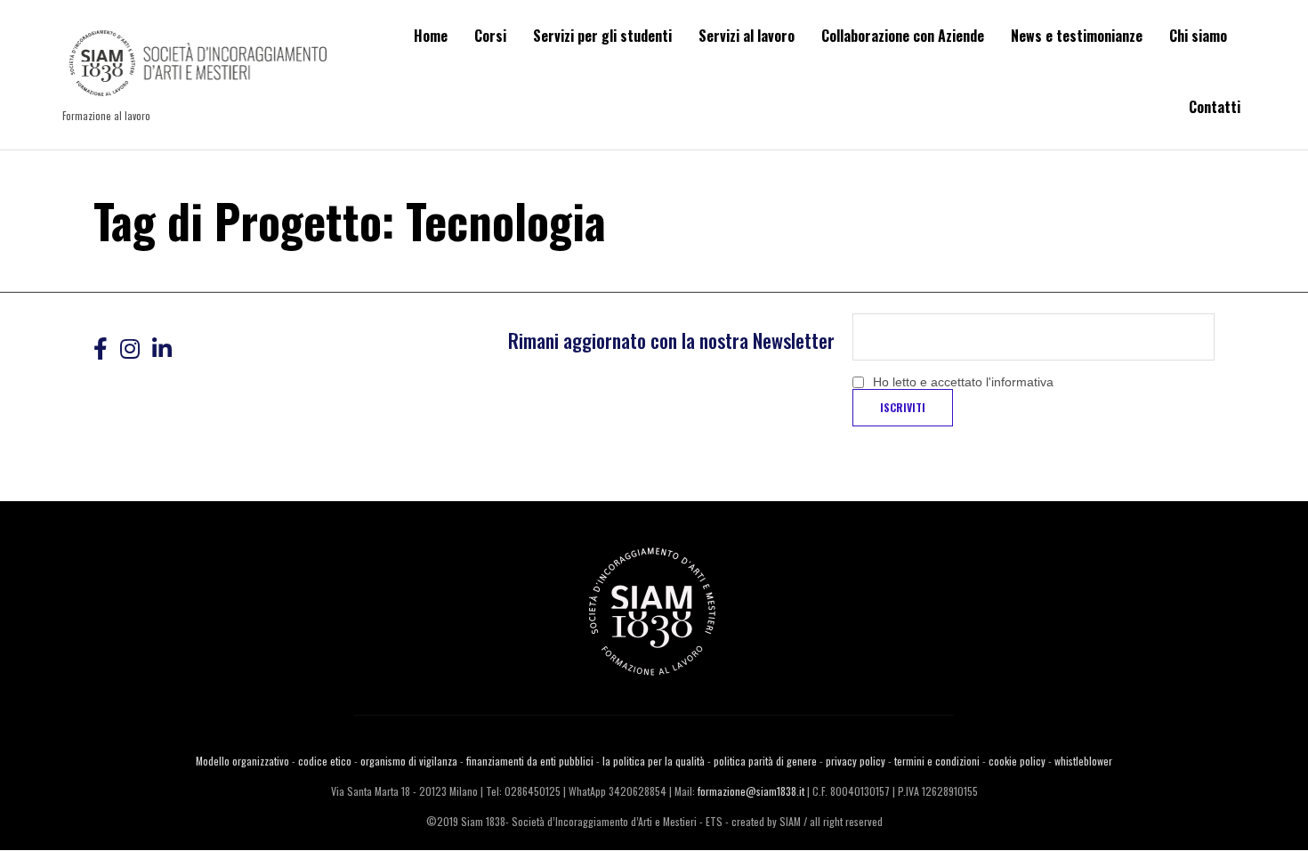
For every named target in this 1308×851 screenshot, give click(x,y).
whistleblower (1083, 760)
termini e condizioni (937, 760)
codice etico (324, 760)
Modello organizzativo (242, 760)
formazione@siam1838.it (751, 790)
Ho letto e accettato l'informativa (963, 382)
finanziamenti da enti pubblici (529, 760)
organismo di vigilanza (408, 760)
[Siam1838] (198, 65)
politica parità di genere (765, 760)
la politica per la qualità (653, 760)
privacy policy (855, 760)
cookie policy (1017, 760)
